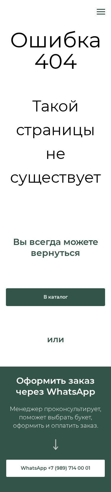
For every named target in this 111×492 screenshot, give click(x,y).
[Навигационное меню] (101, 12)
